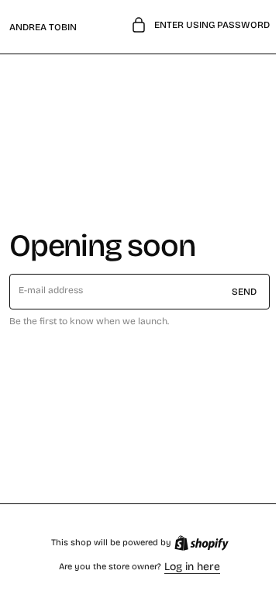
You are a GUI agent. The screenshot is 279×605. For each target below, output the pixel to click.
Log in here (187, 566)
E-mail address (51, 290)
